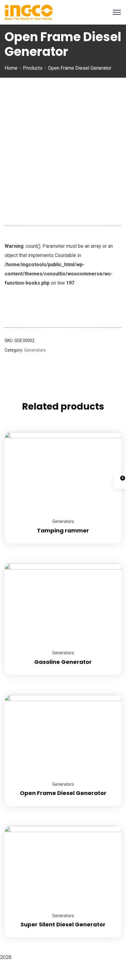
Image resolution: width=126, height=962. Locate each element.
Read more (109, 432)
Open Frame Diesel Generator (63, 793)
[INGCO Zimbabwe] (29, 12)
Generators (35, 350)
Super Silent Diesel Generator (63, 924)
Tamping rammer (63, 530)
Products (33, 68)
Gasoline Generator (63, 662)
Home (11, 68)
